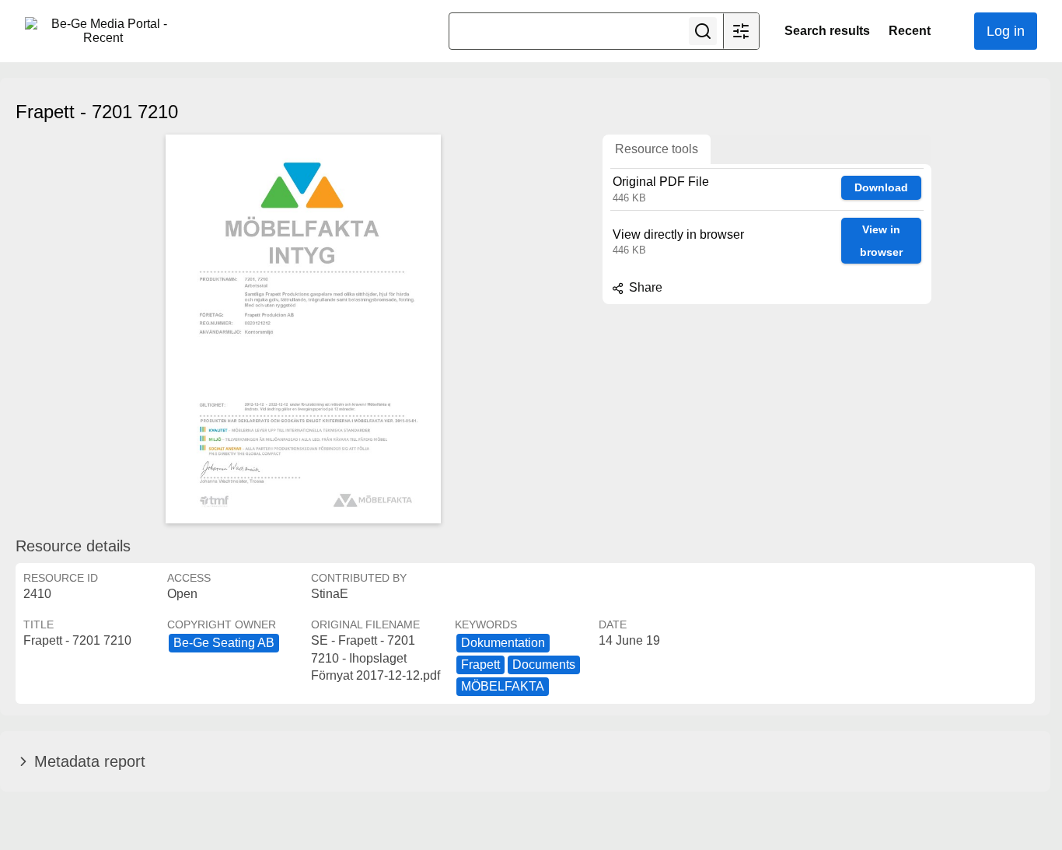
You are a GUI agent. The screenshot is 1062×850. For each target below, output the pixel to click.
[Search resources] (703, 31)
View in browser (881, 240)
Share (644, 287)
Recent (910, 30)
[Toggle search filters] (741, 31)
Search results (827, 30)
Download (881, 187)
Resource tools (656, 149)
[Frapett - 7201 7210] (303, 329)
